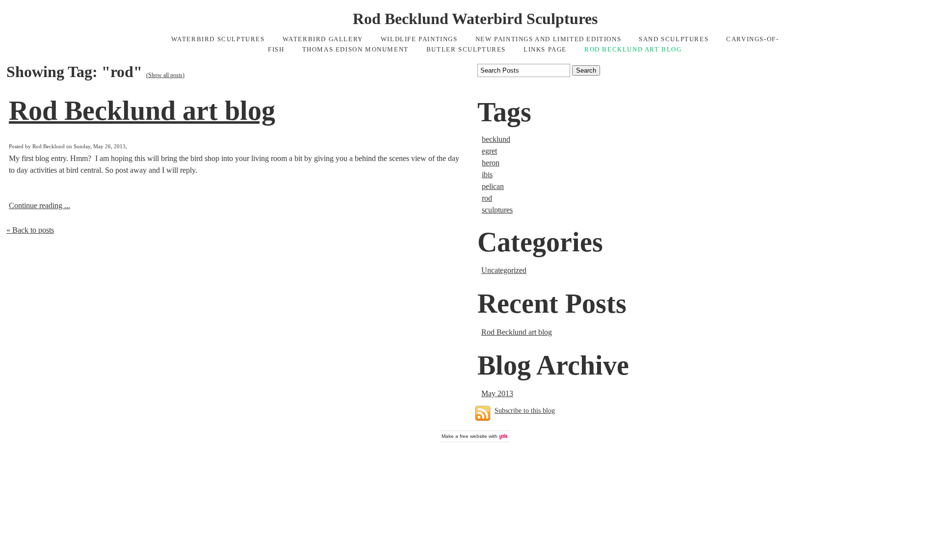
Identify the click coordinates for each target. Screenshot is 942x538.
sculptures (497, 210)
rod (487, 198)
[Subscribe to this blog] (483, 413)
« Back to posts (30, 230)
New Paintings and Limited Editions (548, 39)
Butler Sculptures (466, 49)
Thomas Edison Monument (355, 49)
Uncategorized (503, 270)
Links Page (545, 49)
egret (489, 151)
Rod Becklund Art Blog (633, 49)
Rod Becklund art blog (142, 110)
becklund (496, 139)
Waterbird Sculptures (218, 39)
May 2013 (497, 393)
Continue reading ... (39, 205)
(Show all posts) (165, 75)
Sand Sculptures (673, 39)
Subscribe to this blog (525, 410)
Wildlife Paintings (419, 39)
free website (473, 436)
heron (490, 163)
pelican (493, 186)
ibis (487, 174)
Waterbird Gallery (323, 39)
